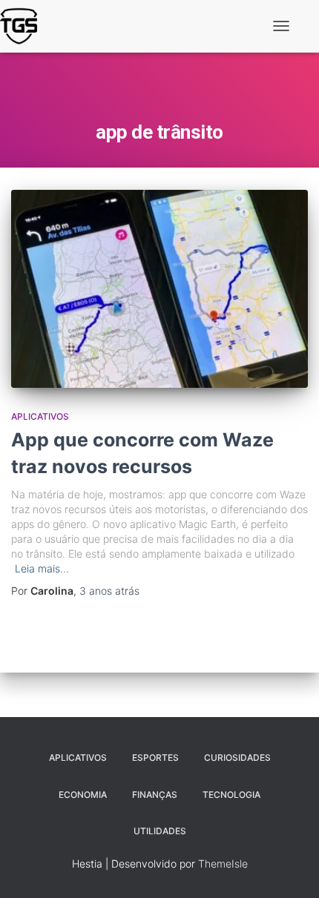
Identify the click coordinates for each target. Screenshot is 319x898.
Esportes (155, 757)
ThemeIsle (223, 863)
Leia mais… (42, 568)
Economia (83, 794)
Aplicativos (40, 416)
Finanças (154, 794)
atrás (109, 590)
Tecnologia (231, 794)
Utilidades (160, 830)
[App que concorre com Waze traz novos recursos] (159, 289)
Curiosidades (237, 757)
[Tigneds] (24, 25)
